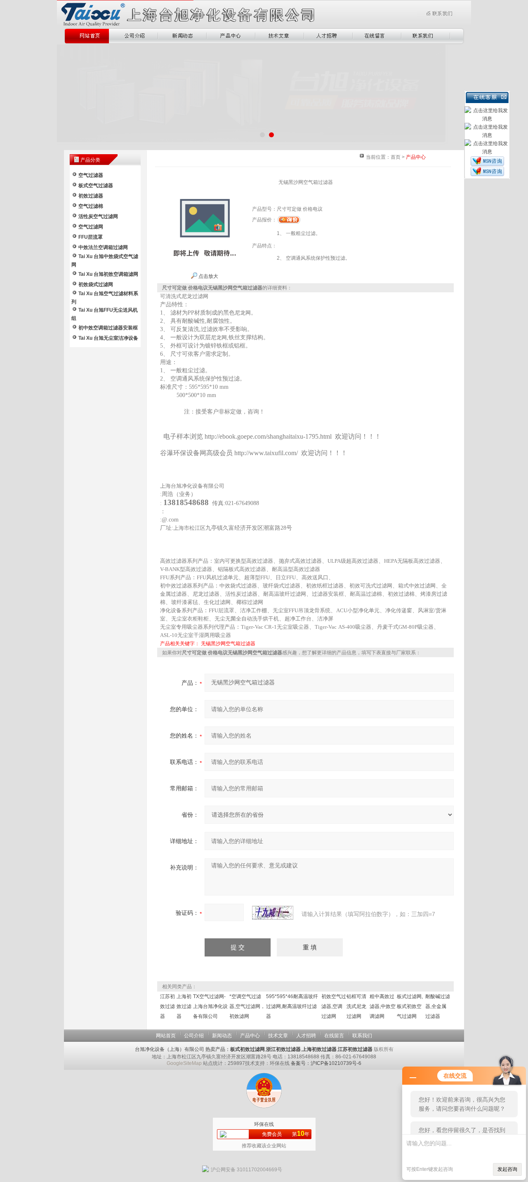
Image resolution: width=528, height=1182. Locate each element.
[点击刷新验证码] (272, 913)
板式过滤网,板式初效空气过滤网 (410, 1006)
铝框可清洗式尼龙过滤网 (356, 1006)
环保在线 (264, 1124)
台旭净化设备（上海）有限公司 (169, 1049)
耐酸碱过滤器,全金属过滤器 (437, 1006)
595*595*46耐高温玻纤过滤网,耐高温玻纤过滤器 (292, 1006)
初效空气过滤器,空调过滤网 (333, 1006)
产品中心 (250, 1036)
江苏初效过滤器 (167, 1006)
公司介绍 (194, 1036)
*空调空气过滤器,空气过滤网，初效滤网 (247, 1006)
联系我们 (362, 1036)
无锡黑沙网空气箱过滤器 (228, 643)
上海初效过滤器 (184, 1006)
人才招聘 (306, 1036)
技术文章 (278, 1036)
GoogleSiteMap (184, 1063)
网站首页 (166, 1036)
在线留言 (334, 1036)
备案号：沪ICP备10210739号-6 (326, 1063)
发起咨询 (507, 1169)
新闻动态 (222, 1036)
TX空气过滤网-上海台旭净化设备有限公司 (210, 1006)
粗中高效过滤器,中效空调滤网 (383, 1006)
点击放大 (207, 276)
